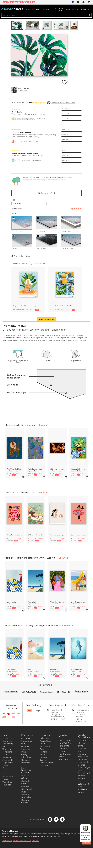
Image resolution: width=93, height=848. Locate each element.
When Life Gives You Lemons (57, 602)
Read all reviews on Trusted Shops (63, 103)
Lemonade (11, 602)
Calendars (44, 738)
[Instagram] (50, 819)
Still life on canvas (82, 790)
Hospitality (26, 797)
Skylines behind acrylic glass (84, 767)
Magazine (25, 763)
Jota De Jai (55, 604)
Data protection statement (7, 757)
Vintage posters (81, 779)
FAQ (4, 746)
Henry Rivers (13, 604)
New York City (65, 743)
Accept (86, 842)
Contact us (7, 738)
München (63, 759)
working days (22, 256)
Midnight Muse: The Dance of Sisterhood (57, 469)
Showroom (26, 749)
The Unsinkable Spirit (14, 469)
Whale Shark (76, 669)
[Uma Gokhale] (14, 90)
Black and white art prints (82, 743)
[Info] (13, 218)
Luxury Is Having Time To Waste (78, 469)
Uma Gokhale (24, 91)
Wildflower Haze (35, 469)
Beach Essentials (78, 602)
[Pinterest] (62, 819)
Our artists (26, 760)
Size (13, 200)
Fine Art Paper (46, 763)
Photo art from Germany (82, 751)
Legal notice (7, 763)
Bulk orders (26, 775)
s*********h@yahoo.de (22, 160)
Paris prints (64, 746)
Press (23, 752)
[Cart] (89, 2)
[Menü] (89, 825)
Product (15, 214)
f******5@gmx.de (21, 141)
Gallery (24, 755)
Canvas (43, 760)
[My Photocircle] (83, 2)
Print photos (26, 757)
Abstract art (83, 757)
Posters (43, 752)
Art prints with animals (84, 774)
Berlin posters (65, 740)
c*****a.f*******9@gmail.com (25, 119)
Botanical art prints (83, 785)
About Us (25, 738)
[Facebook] (56, 819)
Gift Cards (44, 765)
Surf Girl (31, 669)
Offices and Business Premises (26, 792)
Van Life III (32, 602)
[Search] (88, 15)
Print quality (16, 209)
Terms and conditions (22, 840)
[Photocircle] (12, 9)
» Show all (43, 425)
